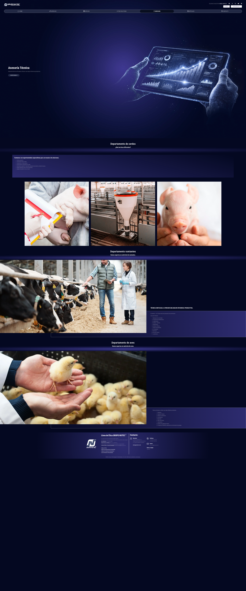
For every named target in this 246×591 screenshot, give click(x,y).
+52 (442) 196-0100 (153, 441)
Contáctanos (13, 75)
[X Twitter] (232, 3)
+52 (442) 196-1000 (153, 439)
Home (20, 11)
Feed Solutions (122, 11)
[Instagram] (235, 3)
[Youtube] (238, 3)
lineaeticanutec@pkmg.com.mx (120, 445)
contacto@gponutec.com (154, 445)
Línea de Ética (103, 445)
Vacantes (148, 449)
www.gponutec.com (137, 445)
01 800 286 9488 (109, 441)
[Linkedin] (241, 3)
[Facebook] (229, 3)
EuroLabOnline (236, 6)
